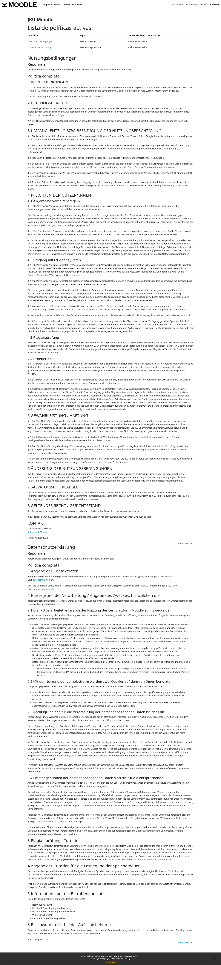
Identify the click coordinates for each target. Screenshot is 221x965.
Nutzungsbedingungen (100, 958)
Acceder (214, 4)
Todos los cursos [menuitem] (73, 4)
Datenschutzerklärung (120, 958)
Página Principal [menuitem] (52, 4)
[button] (188, 4)
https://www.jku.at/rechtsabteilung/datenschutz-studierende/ (140, 859)
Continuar (110, 962)
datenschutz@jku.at (38, 531)
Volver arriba (184, 543)
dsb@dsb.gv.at (80, 933)
